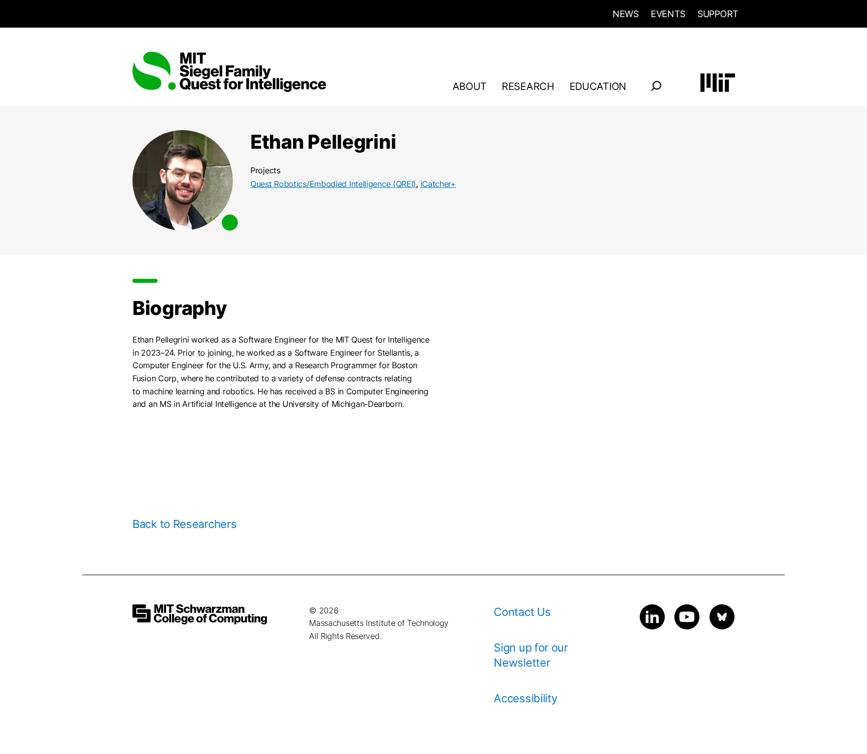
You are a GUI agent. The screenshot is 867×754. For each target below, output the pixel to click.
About (470, 86)
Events (668, 14)
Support (718, 14)
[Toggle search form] (656, 86)
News (626, 14)
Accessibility (525, 698)
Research (528, 86)
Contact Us (522, 611)
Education (597, 86)
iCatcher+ (438, 184)
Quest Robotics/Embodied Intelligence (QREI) (333, 184)
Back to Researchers (184, 523)
